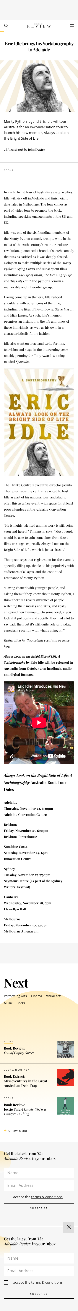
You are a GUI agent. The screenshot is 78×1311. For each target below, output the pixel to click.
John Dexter (36, 149)
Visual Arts (54, 996)
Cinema (36, 996)
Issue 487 (22, 1069)
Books (8, 170)
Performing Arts (15, 996)
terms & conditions (47, 1197)
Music (8, 1003)
